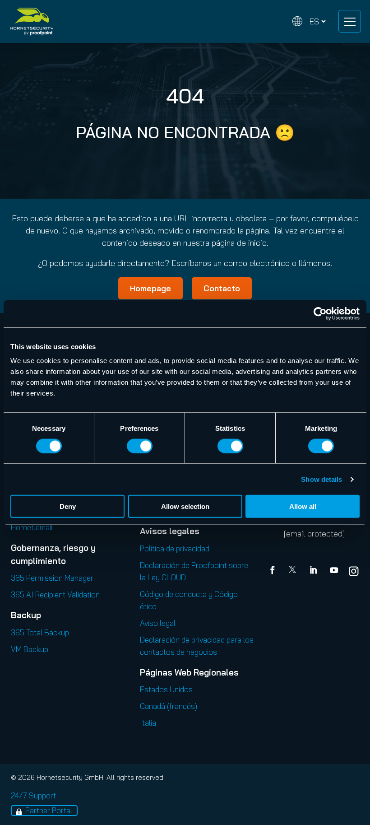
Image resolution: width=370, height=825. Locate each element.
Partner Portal (48, 810)
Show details (321, 479)
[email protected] (314, 533)
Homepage (150, 288)
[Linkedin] (314, 571)
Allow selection (185, 506)
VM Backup (29, 649)
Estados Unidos (166, 689)
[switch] (140, 445)
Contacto (222, 288)
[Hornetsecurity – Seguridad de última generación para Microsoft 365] (31, 21)
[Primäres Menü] (349, 21)
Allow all (302, 506)
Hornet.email (32, 527)
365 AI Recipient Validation (55, 594)
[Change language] (309, 21)
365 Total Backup (40, 632)
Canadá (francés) (168, 706)
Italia (148, 722)
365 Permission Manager (52, 578)
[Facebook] (274, 571)
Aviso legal (158, 623)
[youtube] (333, 571)
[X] (294, 571)
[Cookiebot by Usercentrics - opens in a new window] (320, 313)
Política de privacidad (174, 548)
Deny (68, 506)
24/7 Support (33, 795)
